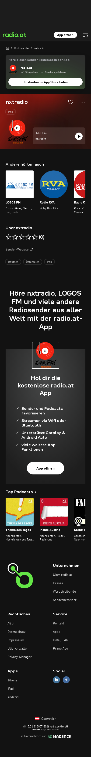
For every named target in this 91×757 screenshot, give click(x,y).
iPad (10, 688)
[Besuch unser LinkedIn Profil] (56, 679)
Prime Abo (60, 648)
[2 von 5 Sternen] (15, 237)
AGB (10, 623)
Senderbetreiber (65, 600)
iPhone (12, 680)
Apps (56, 632)
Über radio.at (62, 575)
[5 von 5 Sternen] (35, 237)
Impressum (15, 640)
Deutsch (13, 262)
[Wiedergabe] (79, 136)
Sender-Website (17, 249)
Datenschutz (16, 632)
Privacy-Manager (19, 657)
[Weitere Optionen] (82, 102)
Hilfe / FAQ (60, 640)
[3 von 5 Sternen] (21, 237)
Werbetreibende (64, 591)
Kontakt (58, 623)
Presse (58, 583)
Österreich (32, 262)
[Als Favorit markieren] (70, 102)
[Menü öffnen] (85, 35)
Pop (10, 112)
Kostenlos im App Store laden (46, 82)
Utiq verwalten (17, 648)
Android (13, 697)
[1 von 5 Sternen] (8, 237)
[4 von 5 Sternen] (28, 237)
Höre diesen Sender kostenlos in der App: (39, 60)
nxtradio (40, 138)
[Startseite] (7, 48)
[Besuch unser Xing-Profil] (66, 679)
